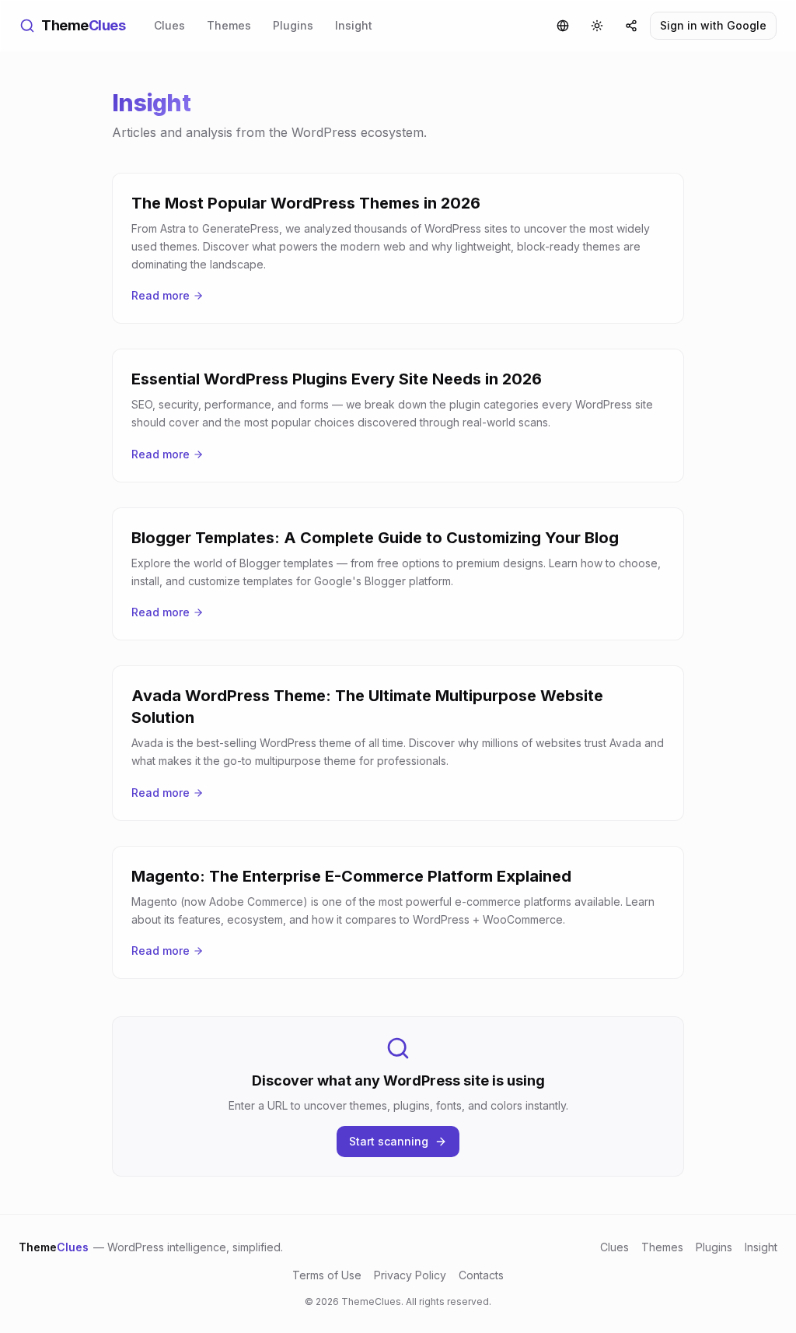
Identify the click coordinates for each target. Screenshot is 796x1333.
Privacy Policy (410, 1275)
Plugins (293, 25)
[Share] (631, 25)
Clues (169, 25)
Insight (353, 25)
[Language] (562, 25)
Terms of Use (326, 1275)
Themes (229, 25)
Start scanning (388, 1141)
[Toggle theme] (597, 25)
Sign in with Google (713, 25)
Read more (160, 295)
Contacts (481, 1275)
